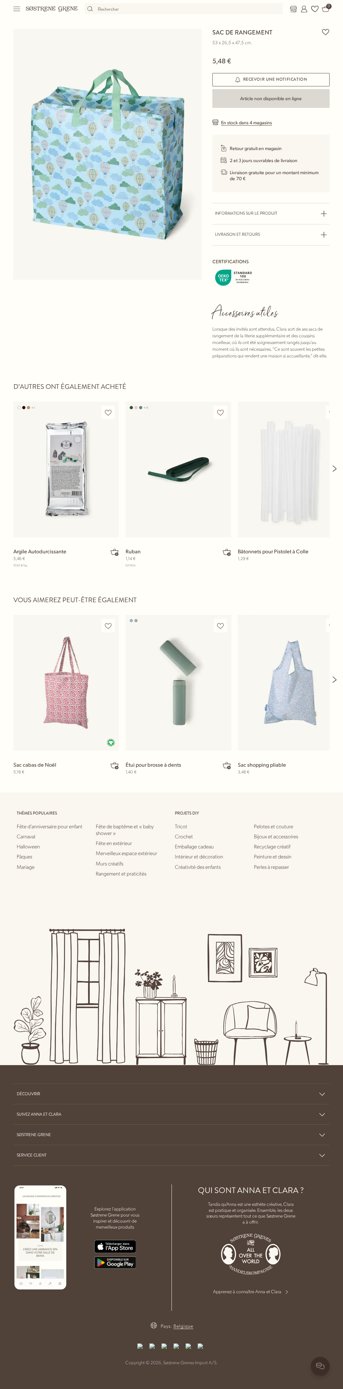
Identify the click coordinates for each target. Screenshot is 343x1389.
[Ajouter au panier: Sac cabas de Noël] (115, 765)
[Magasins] (293, 9)
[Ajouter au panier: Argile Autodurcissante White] (115, 552)
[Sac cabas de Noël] (66, 683)
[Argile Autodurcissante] (66, 469)
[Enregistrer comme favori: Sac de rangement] (326, 32)
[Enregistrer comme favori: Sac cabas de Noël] (108, 625)
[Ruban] (178, 469)
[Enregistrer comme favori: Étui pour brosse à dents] (220, 625)
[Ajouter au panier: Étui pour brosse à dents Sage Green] (227, 765)
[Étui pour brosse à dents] (178, 683)
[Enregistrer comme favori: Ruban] (220, 412)
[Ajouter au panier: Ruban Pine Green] (227, 552)
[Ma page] (304, 9)
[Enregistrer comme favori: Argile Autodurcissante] (108, 412)
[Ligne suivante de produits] (335, 468)
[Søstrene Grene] (52, 9)
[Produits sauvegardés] (315, 9)
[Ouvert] (17, 9)
